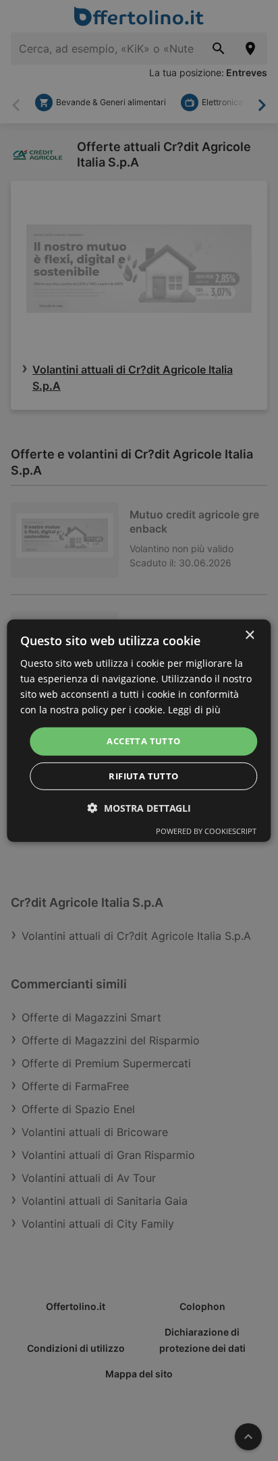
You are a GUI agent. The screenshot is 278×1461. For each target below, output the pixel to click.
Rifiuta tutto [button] (143, 776)
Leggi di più (194, 709)
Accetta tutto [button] (143, 741)
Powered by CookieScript (206, 831)
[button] (139, 808)
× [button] (249, 635)
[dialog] (139, 730)
